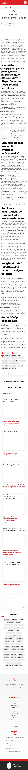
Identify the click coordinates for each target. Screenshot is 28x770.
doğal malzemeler (7, 627)
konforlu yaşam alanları (10, 643)
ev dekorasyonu (5, 358)
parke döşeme (5, 363)
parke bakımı (13, 649)
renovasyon (6, 660)
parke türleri (6, 657)
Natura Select (14, 705)
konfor (13, 641)
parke (22, 646)
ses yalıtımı (13, 660)
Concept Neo (14, 715)
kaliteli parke (7, 641)
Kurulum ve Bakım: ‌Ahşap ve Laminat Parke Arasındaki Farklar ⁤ (10, 73)
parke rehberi (20, 365)
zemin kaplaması (18, 665)
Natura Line (15, 707)
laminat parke (14, 360)
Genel (16, 353)
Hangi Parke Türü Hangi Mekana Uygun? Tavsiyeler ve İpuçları (10, 76)
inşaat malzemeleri (10, 633)
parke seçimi (13, 654)
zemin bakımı (9, 662)
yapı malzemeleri (20, 660)
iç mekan (19, 635)
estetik (19, 355)
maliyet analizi (22, 360)
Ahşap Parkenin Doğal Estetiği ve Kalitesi (12, 68)
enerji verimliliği (16, 627)
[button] (25, 2)
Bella (15, 703)
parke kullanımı (7, 652)
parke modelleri (5, 365)
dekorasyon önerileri (19, 625)
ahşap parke (7, 355)
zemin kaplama (12, 368)
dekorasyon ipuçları (9, 625)
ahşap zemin (14, 619)
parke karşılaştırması (14, 363)
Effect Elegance (15, 720)
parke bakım (6, 649)
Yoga (14, 724)
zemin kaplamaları (9, 665)
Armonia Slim (15, 713)
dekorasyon (18, 622)
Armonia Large (14, 711)
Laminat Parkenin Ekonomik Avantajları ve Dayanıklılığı (9, 70)
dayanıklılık (13, 355)
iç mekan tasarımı (14, 358)
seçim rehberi (5, 368)
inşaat (18, 630)
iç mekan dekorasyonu (9, 638)
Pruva (14, 718)
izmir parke (22, 358)
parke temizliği (21, 654)
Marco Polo (15, 726)
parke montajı (13, 365)
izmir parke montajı (6, 360)
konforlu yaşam (20, 641)
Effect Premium (15, 722)
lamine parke (7, 646)
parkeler (13, 652)
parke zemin (13, 657)
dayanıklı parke (10, 622)
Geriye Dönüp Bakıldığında (8, 78)
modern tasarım (15, 646)
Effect (14, 709)
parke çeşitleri (20, 657)
